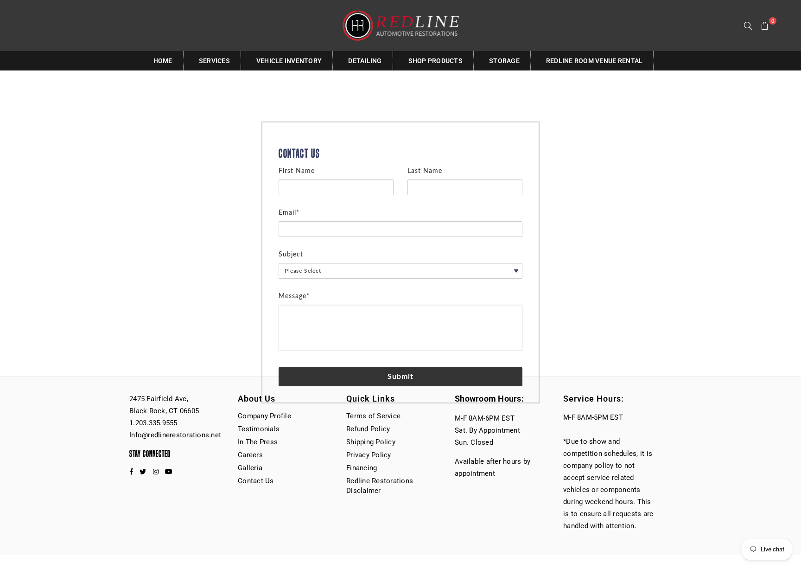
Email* (289, 213)
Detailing (364, 60)
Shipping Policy (370, 442)
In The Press (258, 442)
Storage (504, 60)
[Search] (748, 25)
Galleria (250, 468)
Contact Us (256, 481)
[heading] (400, 154)
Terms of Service (373, 416)
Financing (361, 468)
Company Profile (264, 416)
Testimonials (259, 429)
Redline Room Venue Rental (594, 60)
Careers (250, 455)
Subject (291, 254)
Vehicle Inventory (289, 60)
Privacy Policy (368, 455)
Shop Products (435, 60)
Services (214, 60)
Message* (294, 296)
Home (162, 60)
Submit (401, 376)
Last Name (424, 171)
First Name (297, 171)
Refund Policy (368, 429)
